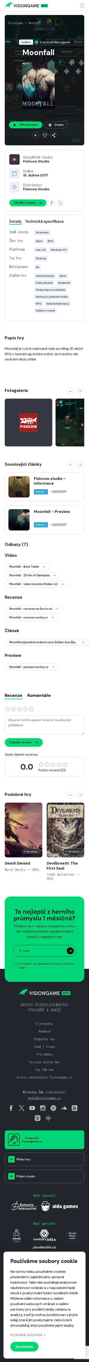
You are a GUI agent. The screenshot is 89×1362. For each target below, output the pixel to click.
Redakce (44, 1031)
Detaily (15, 221)
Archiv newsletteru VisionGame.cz (44, 1077)
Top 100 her (44, 1070)
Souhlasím (24, 1346)
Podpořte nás (44, 1039)
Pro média (44, 1054)
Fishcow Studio (36, 161)
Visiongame (15, 23)
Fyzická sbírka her (44, 1062)
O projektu (44, 1024)
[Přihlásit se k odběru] (70, 950)
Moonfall (35, 23)
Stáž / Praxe (44, 1047)
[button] (70, 391)
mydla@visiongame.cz (44, 1098)
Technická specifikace (44, 221)
